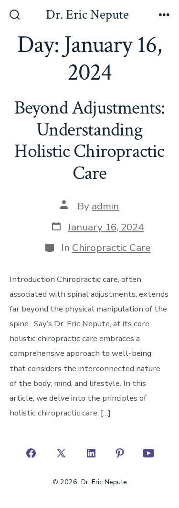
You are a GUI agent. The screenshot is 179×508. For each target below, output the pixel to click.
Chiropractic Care (111, 247)
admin (105, 206)
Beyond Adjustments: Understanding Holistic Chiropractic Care (89, 140)
